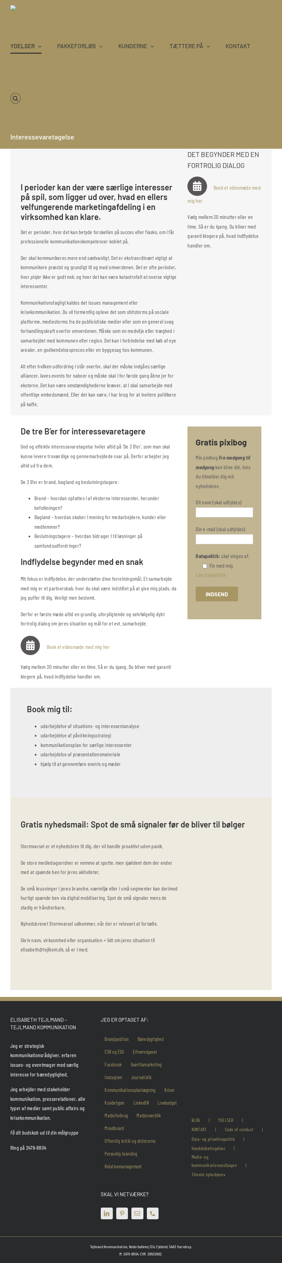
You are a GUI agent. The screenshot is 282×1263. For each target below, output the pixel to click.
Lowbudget (167, 1103)
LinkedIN (141, 1103)
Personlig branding (121, 1154)
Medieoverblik (149, 1115)
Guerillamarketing (146, 1064)
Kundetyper (114, 1103)
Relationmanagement (123, 1166)
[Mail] (137, 1213)
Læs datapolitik (211, 574)
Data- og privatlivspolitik (213, 1139)
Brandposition (117, 1039)
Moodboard (114, 1128)
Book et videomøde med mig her (79, 646)
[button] (15, 98)
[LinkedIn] (106, 1213)
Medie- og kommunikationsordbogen (214, 1161)
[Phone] (153, 1213)
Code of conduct (239, 1129)
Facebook (113, 1064)
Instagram (113, 1077)
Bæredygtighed (151, 1039)
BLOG (196, 1120)
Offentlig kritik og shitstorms (130, 1141)
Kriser (169, 1090)
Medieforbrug (116, 1115)
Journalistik (141, 1077)
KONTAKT (199, 1129)
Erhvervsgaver (145, 1052)
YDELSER (226, 1120)
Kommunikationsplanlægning (130, 1090)
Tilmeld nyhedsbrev (208, 1174)
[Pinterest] (122, 1213)
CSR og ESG (114, 1052)
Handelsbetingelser (208, 1148)
